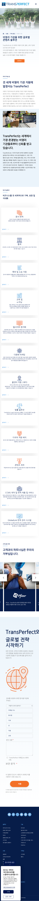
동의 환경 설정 (9, 862)
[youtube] (17, 814)
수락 (8, 892)
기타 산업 (12, 33)
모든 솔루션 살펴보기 (7, 842)
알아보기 (4, 229)
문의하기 (19, 60)
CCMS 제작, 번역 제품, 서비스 (27, 840)
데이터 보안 (23, 837)
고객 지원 (5, 840)
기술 (22, 824)
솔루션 (4, 824)
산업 (7, 33)
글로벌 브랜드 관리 (6, 837)
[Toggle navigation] (36, 4)
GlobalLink (23, 842)
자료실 (22, 850)
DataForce (23, 845)
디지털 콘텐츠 (5, 832)
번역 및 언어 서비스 (7, 827)
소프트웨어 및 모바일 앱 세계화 (27, 832)
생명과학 (4, 854)
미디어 (4, 835)
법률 (4, 859)
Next (35, 577)
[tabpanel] (19, 38)
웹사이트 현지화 (24, 830)
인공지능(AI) (23, 835)
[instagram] (21, 814)
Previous (3, 577)
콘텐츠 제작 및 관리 (7, 830)
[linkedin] (25, 814)
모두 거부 (8, 896)
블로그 (22, 856)
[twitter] (13, 814)
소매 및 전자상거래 (6, 856)
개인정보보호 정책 (9, 887)
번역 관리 (23, 827)
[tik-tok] (29, 814)
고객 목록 (23, 854)
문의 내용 (9, 740)
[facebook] (9, 814)
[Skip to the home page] (17, 4)
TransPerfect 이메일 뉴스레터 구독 (19, 759)
